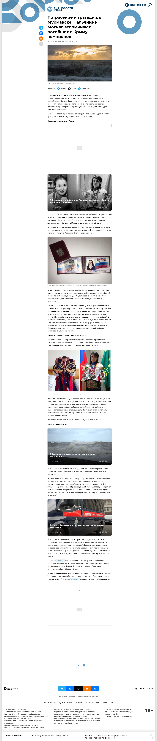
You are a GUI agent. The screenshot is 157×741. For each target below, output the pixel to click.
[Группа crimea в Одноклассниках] (87, 688)
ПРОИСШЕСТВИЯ (84, 696)
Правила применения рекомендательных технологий (24, 727)
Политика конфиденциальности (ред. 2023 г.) (20, 725)
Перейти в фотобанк (69, 83)
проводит (75, 579)
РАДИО (69, 703)
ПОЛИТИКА (63, 696)
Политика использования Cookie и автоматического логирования (23, 722)
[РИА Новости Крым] (60, 9)
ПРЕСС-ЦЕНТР (59, 703)
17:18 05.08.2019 (52, 42)
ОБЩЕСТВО (72, 696)
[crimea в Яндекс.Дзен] (78, 688)
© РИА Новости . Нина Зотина (55, 83)
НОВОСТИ (47, 703)
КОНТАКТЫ (79, 703)
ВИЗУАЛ (95, 696)
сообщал (60, 560)
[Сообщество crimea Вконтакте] (70, 688)
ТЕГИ (112, 703)
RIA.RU (104, 703)
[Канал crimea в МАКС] (95, 688)
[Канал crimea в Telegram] (62, 688)
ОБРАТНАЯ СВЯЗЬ (93, 703)
